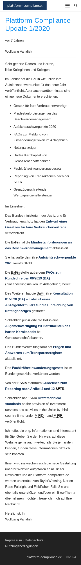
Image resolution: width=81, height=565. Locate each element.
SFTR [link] (18, 182)
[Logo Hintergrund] (25, 5)
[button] (67, 5)
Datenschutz (34, 540)
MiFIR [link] (58, 415)
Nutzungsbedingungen (21, 546)
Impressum (13, 540)
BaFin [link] (35, 79)
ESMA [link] (22, 383)
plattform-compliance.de (44, 557)
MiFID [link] (39, 415)
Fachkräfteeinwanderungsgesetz (37, 368)
